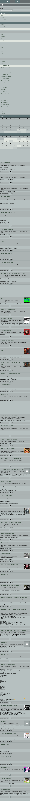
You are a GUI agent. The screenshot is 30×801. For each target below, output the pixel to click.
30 (27, 129)
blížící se (2, 17)
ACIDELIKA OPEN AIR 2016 (8, 212)
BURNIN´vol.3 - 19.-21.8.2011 (8, 449)
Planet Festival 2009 (6, 394)
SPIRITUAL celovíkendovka (8, 664)
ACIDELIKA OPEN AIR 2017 (8, 253)
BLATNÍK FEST (5, 654)
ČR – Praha (3, 63)
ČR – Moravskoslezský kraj (6, 76)
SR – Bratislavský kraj (5, 95)
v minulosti (3, 26)
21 (19, 127)
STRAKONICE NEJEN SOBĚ (8, 733)
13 (27, 141)
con (1, 38)
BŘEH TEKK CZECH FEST (8, 509)
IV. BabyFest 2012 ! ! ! (6, 756)
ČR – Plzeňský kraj (4, 82)
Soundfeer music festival (7, 533)
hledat (1, 8)
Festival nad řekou (5, 789)
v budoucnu (3, 24)
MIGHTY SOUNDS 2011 (7, 262)
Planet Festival (4, 574)
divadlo (2, 53)
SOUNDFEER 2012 (6, 196)
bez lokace (3, 61)
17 (2, 127)
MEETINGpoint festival (6, 495)
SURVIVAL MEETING (6, 318)
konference (3, 36)
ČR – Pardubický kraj (5, 80)
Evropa (2, 111)
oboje (2, 29)
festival (2, 40)
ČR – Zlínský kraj (4, 91)
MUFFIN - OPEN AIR (6, 778)
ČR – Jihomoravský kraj (5, 67)
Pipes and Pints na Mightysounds (9, 564)
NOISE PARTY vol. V (6, 767)
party (1, 49)
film (1, 45)
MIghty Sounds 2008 (6, 384)
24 (2, 129)
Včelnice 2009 (4, 543)
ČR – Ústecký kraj (4, 87)
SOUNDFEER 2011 (5, 162)
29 (10, 120)
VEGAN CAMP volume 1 (7, 721)
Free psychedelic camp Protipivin (9, 415)
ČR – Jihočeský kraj (5, 65)
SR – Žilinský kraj (4, 109)
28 (6, 120)
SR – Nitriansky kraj (4, 100)
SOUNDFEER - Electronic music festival (11, 186)
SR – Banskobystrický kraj (5, 93)
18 (6, 127)
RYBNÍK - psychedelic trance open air (10, 439)
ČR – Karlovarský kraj (5, 69)
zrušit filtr (2, 32)
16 (27, 125)
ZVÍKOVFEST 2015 (5, 553)
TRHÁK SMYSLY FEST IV (7, 426)
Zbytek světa (3, 113)
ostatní (2, 47)
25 (6, 129)
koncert (2, 34)
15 (23, 125)
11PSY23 (3, 298)
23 (27, 127)
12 (10, 125)
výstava (2, 42)
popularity (3, 15)
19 (10, 127)
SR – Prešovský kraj (4, 102)
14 (19, 125)
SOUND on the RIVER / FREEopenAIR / (11, 585)
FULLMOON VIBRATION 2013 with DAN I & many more (15, 630)
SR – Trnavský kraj (4, 106)
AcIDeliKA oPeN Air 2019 (7, 340)
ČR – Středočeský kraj (5, 85)
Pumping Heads (5, 744)
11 (6, 125)
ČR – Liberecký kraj (4, 74)
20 (27, 143)
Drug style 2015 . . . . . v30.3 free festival (11, 458)
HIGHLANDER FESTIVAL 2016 (9, 705)
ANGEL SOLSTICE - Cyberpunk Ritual (11, 522)
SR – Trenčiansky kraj (5, 104)
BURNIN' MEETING (6, 481)
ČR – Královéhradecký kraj (6, 72)
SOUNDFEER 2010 (6, 175)
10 (2, 125)
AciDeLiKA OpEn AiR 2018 (8, 309)
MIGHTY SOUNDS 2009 (7, 229)
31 (19, 120)
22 (23, 127)
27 (2, 120)
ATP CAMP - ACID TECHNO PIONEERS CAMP (13, 469)
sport (1, 51)
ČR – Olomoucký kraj (5, 78)
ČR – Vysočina (3, 89)
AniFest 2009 (4, 642)
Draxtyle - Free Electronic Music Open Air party (13, 273)
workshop (2, 56)
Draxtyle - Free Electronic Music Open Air (11, 373)
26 (10, 129)
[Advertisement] (15, 155)
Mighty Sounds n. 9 (6, 330)
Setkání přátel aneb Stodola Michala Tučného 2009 (14, 597)
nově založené (3, 19)
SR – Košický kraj (4, 98)
